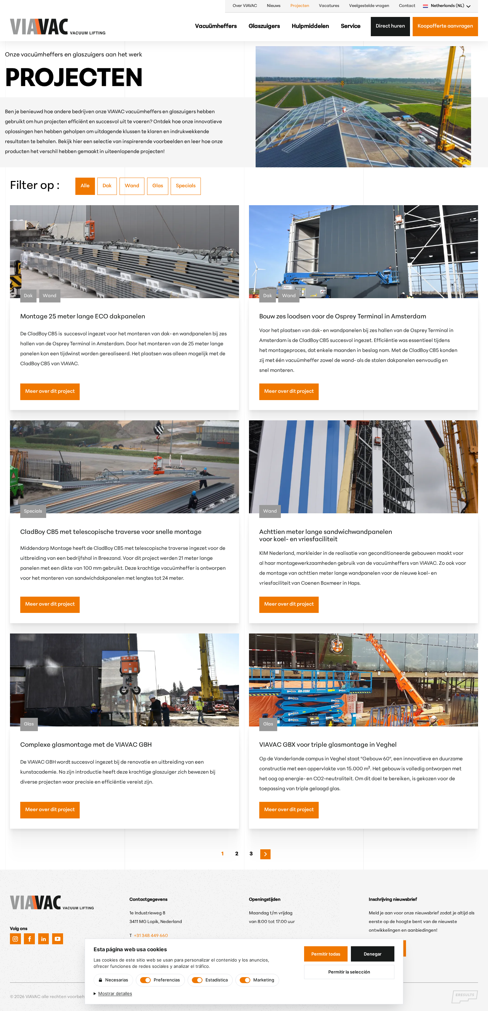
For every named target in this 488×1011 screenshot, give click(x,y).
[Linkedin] (43, 938)
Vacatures (329, 6)
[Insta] (15, 938)
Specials (186, 186)
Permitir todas (325, 954)
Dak (107, 186)
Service (351, 26)
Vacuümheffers (216, 26)
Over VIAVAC (245, 6)
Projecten (299, 6)
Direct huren (390, 26)
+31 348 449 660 (151, 936)
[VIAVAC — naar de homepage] (28, 27)
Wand (132, 186)
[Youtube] (57, 938)
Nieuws (274, 6)
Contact (407, 6)
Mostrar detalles (115, 993)
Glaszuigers (264, 26)
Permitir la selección (349, 971)
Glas (157, 186)
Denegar (372, 954)
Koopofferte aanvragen (445, 26)
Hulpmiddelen (310, 26)
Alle (85, 186)
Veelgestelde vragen (369, 6)
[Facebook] (29, 938)
